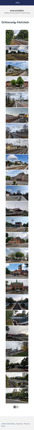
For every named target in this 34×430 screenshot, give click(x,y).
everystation (17, 10)
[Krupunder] (17, 364)
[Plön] (17, 208)
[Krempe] (17, 224)
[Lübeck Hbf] (17, 286)
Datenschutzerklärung (8, 424)
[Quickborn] (17, 349)
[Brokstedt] (17, 146)
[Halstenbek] (17, 395)
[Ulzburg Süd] (17, 333)
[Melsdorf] (17, 99)
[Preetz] (17, 68)
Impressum (19, 424)
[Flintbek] (17, 162)
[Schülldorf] (17, 53)
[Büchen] (17, 193)
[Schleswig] (17, 177)
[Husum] (17, 84)
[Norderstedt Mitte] (17, 317)
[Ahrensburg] (17, 255)
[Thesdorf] (17, 380)
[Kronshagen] (17, 131)
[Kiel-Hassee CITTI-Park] (17, 115)
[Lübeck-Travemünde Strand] (17, 271)
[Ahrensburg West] (17, 240)
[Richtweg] (17, 302)
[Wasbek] (17, 37)
